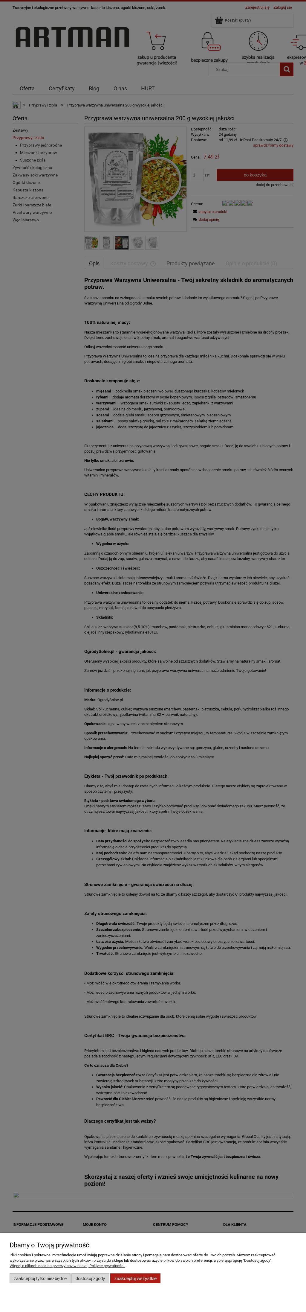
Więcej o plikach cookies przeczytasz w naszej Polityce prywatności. (67, 1266)
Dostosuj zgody (90, 1278)
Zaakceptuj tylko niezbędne (40, 1278)
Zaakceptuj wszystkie (135, 1278)
